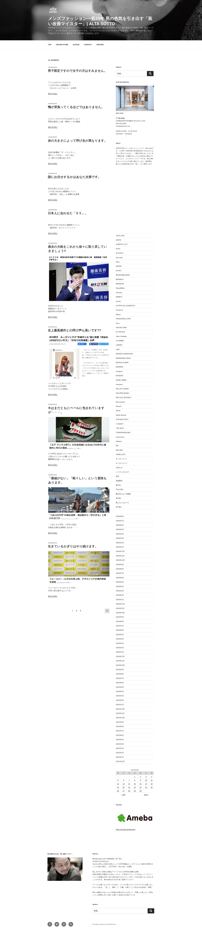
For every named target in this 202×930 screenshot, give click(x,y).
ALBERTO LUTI (122, 244)
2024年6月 (120, 630)
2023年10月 (120, 665)
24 (146, 787)
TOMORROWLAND (123, 432)
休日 (117, 476)
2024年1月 (120, 652)
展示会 (118, 485)
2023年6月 (120, 683)
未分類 (118, 498)
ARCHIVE (100, 45)
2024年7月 (120, 626)
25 (152, 787)
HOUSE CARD (121, 327)
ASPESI (119, 266)
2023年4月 (120, 691)
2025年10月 (120, 560)
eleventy (119, 292)
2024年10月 (120, 613)
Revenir (119, 406)
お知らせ (119, 467)
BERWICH (119, 279)
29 (135, 791)
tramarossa (120, 437)
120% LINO (120, 236)
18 (152, 784)
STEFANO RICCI (122, 419)
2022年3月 (120, 748)
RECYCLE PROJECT (124, 397)
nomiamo (119, 384)
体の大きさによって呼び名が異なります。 (77, 140)
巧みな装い (120, 489)
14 (129, 784)
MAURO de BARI (122, 362)
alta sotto (119, 257)
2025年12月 (120, 551)
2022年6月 (120, 735)
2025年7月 (120, 573)
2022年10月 (120, 718)
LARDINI (119, 345)
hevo (117, 323)
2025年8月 (120, 569)
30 (140, 791)
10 (146, 780)
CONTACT (88, 45)
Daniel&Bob (120, 288)
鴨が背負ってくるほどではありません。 (76, 107)
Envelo (118, 301)
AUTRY (118, 271)
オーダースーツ (121, 463)
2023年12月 (120, 656)
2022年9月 (120, 722)
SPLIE (118, 411)
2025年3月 (120, 591)
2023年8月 (120, 674)
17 (146, 784)
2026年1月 (120, 547)
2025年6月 (120, 578)
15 (135, 784)
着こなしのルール (122, 503)
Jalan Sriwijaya (121, 336)
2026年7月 (120, 521)
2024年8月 (120, 621)
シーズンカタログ (122, 472)
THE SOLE (120, 428)
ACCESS (76, 45)
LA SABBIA (120, 341)
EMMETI (119, 297)
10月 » (146, 795)
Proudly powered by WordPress (104, 924)
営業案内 (119, 481)
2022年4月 (120, 744)
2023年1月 (120, 704)
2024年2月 (120, 648)
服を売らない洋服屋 (123, 494)
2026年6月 (120, 525)
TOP (49, 45)
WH (117, 446)
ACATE (118, 240)
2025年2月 (120, 595)
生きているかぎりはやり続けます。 (73, 546)
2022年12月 (120, 709)
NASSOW (119, 376)
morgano (119, 371)
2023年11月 (120, 661)
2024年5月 (120, 634)
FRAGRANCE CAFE (123, 319)
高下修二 (119, 507)
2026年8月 (120, 516)
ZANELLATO (120, 454)
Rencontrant (120, 402)
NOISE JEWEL (121, 380)
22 (135, 787)
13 (123, 784)
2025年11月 (120, 556)
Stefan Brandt (121, 415)
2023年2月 (120, 700)
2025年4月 (120, 586)
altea (117, 262)
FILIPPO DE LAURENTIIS (125, 306)
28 (129, 791)
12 (118, 784)
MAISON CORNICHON (124, 354)
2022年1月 (120, 757)
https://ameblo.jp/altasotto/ (125, 829)
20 (123, 787)
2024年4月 (120, 639)
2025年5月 (120, 582)
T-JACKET (120, 424)
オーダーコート (121, 459)
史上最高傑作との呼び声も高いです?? (74, 330)
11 (151, 780)
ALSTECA (119, 253)
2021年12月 (120, 761)
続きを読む (53, 94)
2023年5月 (120, 687)
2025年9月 (120, 564)
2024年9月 (120, 617)
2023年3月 (120, 696)
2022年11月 (120, 713)
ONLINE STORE (62, 45)
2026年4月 (120, 534)
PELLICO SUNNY (122, 389)
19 (118, 787)
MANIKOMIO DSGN (123, 358)
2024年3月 (120, 643)
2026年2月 (120, 543)
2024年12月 (120, 604)
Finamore (119, 310)
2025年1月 (120, 599)
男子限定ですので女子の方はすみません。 (77, 70)
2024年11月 (120, 608)
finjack (118, 314)
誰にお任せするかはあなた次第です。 (74, 177)
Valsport (119, 441)
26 (118, 791)
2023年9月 (120, 669)
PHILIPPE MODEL (122, 393)
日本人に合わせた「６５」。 (68, 213)
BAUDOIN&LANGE (123, 275)
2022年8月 (120, 726)
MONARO (119, 367)
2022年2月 (120, 753)
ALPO (118, 249)
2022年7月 (120, 731)
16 (140, 784)
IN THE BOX (120, 332)
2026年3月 (120, 538)
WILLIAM (119, 450)
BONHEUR (120, 284)
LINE (117, 349)
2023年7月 (120, 678)
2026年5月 (120, 529)
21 (129, 787)
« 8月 (123, 795)
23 (140, 787)
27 (123, 791)
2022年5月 (120, 739)
